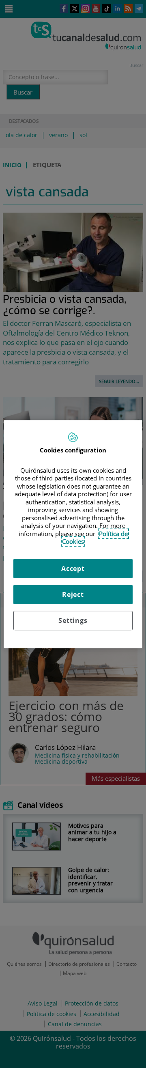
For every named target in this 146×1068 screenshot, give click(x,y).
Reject (73, 594)
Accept (73, 568)
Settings (72, 620)
